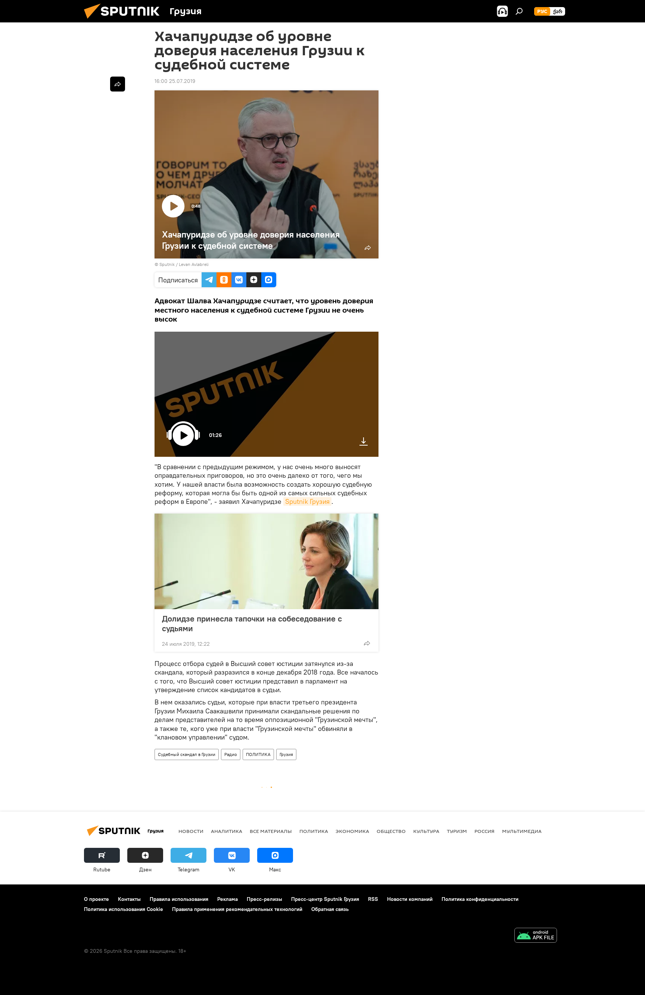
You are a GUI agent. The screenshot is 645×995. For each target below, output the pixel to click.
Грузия (286, 754)
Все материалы (271, 831)
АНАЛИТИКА (226, 831)
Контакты (129, 899)
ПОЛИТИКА (258, 754)
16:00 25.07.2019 (175, 81)
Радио (230, 754)
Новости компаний (410, 899)
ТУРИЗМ (457, 831)
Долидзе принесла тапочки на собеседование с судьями (252, 623)
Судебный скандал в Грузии (186, 754)
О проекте (96, 899)
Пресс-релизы (264, 899)
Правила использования (179, 899)
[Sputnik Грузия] (124, 20)
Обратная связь (330, 909)
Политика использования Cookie (123, 909)
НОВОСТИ (190, 831)
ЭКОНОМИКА (352, 831)
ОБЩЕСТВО (391, 831)
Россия (484, 831)
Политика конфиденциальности (480, 899)
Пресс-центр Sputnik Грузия (325, 899)
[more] (366, 643)
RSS (373, 899)
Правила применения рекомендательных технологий (237, 909)
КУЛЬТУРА (426, 831)
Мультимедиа (522, 831)
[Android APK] (535, 936)
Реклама (227, 899)
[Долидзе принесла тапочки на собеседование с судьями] (266, 561)
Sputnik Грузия (307, 501)
